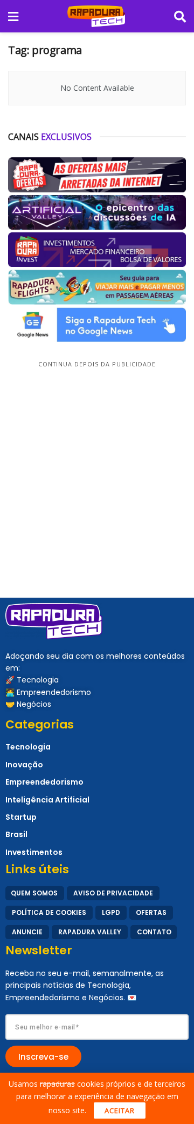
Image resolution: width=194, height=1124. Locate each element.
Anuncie (27, 931)
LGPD (111, 912)
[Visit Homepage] (96, 16)
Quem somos (34, 893)
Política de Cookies (49, 912)
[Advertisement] (97, 468)
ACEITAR (120, 1110)
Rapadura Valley (89, 931)
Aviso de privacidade (113, 893)
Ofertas (151, 912)
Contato (154, 931)
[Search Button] (180, 16)
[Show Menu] (13, 16)
